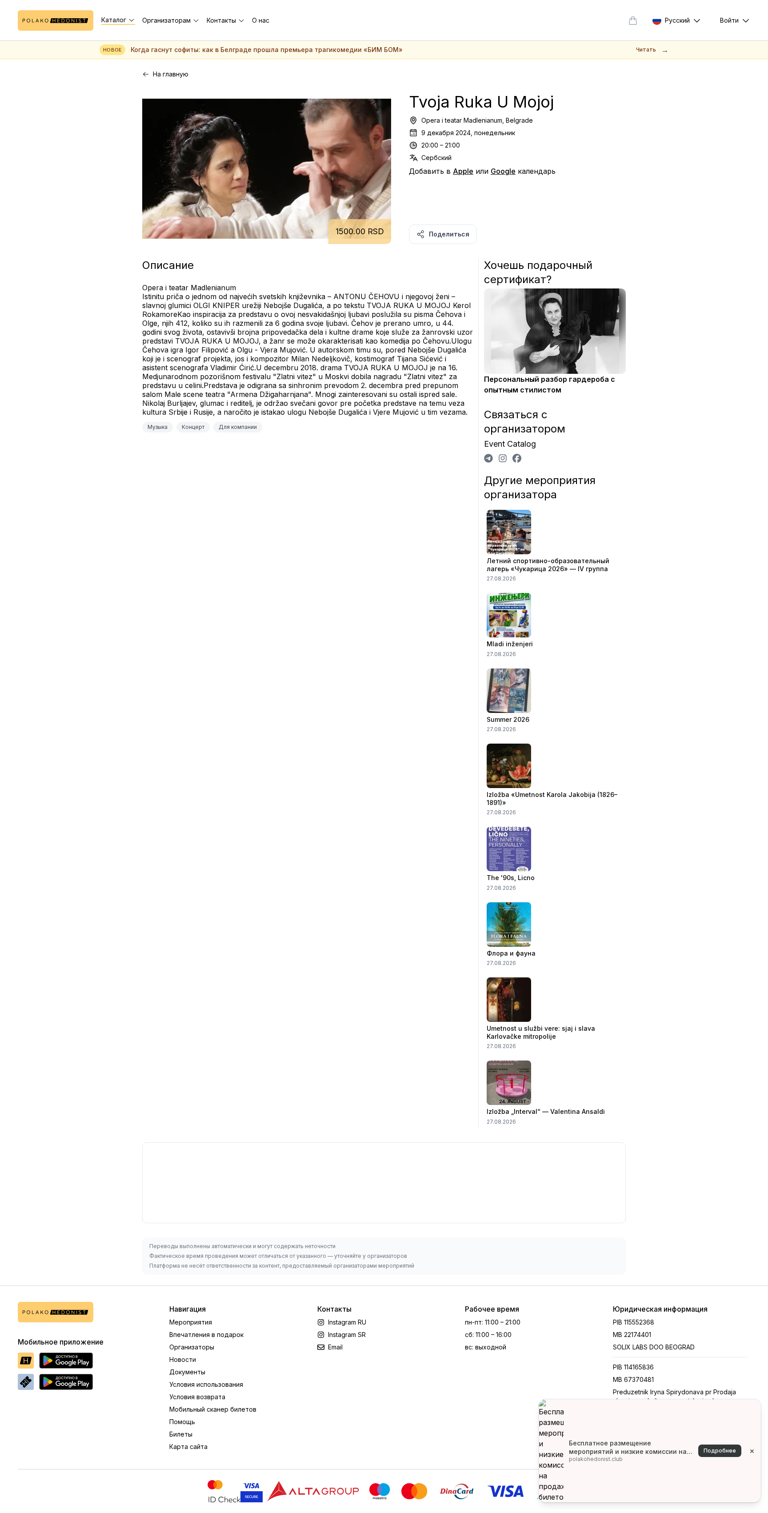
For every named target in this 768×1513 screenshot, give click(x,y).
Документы (187, 1372)
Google (503, 171)
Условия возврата (197, 1397)
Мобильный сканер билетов (212, 1409)
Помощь (182, 1421)
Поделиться (449, 234)
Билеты (180, 1434)
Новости (182, 1359)
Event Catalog (510, 443)
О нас (260, 20)
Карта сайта (188, 1446)
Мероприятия (190, 1322)
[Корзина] (633, 20)
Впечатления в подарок (206, 1334)
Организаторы (191, 1347)
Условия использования (206, 1384)
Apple (463, 171)
